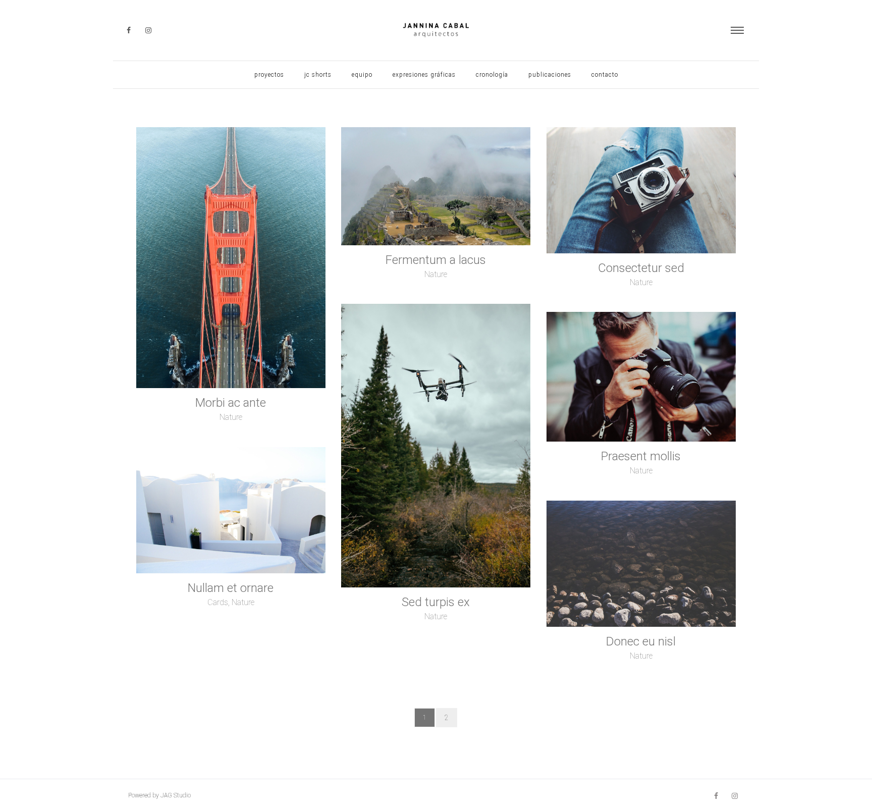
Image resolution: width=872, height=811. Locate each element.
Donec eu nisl (641, 641)
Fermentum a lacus (436, 260)
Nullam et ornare (231, 588)
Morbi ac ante (230, 403)
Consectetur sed (641, 268)
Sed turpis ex (436, 602)
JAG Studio (175, 795)
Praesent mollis (641, 456)
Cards (217, 602)
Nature (231, 417)
